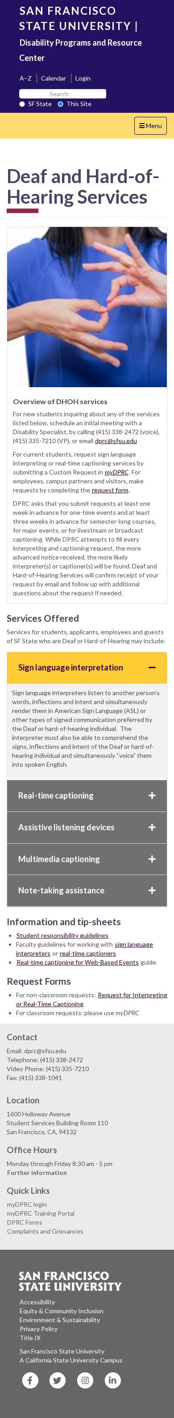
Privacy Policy (39, 1329)
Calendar (53, 78)
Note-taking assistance (61, 890)
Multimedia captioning (59, 859)
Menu (153, 128)
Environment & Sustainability (60, 1320)
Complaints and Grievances (45, 1231)
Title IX (30, 1337)
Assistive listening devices (66, 827)
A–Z (26, 78)
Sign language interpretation (70, 667)
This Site (78, 103)
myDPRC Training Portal (41, 1213)
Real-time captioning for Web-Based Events (78, 962)
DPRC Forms (24, 1222)
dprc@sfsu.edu (116, 440)
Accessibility (37, 1302)
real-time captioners (88, 953)
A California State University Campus (71, 1360)
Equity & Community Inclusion (62, 1311)
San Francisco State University (62, 1351)
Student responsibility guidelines (62, 935)
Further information (37, 1172)
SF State (40, 103)
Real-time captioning (56, 795)
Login (83, 78)
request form (110, 490)
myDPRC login (27, 1204)
